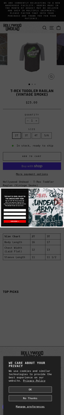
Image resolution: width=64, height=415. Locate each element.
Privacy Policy (34, 380)
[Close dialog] (63, 188)
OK (30, 389)
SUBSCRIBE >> (14, 221)
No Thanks (30, 398)
